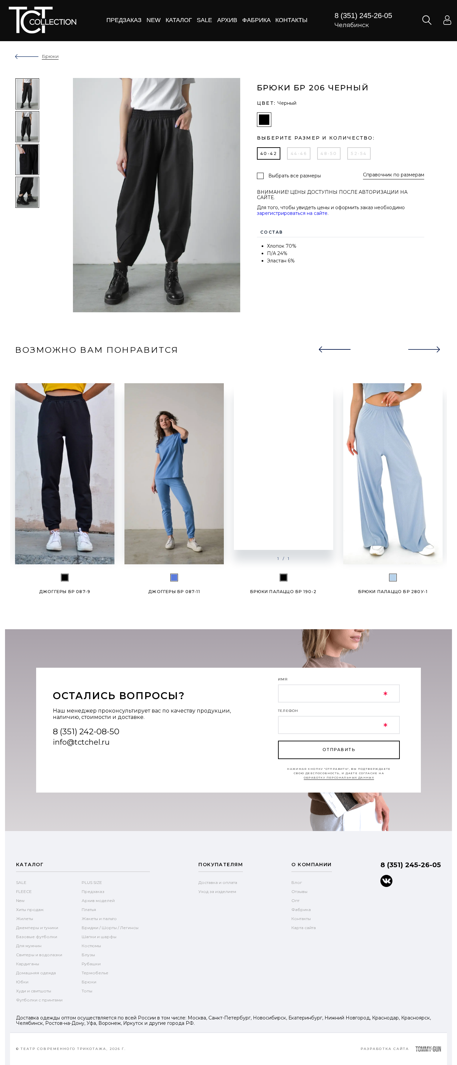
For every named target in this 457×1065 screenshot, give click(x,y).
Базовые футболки (36, 936)
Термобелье (95, 972)
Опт (295, 900)
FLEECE (24, 891)
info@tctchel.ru (81, 742)
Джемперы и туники (37, 927)
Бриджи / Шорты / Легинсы (110, 927)
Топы (87, 990)
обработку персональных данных (339, 777)
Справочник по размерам (393, 175)
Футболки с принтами (39, 999)
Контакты (291, 20)
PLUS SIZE (92, 882)
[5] (65, 577)
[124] (174, 577)
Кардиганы (27, 963)
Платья (89, 909)
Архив (227, 20)
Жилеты (24, 918)
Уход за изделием (217, 891)
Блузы (88, 954)
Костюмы (91, 945)
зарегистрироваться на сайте (292, 213)
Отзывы (299, 891)
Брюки (89, 981)
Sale (204, 20)
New (154, 20)
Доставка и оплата (217, 882)
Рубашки (91, 963)
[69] (393, 577)
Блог (296, 882)
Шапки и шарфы (99, 936)
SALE (21, 882)
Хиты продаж (29, 909)
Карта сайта (303, 927)
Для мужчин (28, 945)
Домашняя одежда (36, 972)
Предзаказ (124, 20)
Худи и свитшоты (33, 990)
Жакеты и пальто (99, 918)
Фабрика (256, 20)
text (42, 20)
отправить (339, 749)
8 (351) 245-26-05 (363, 15)
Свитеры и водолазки (39, 954)
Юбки (22, 981)
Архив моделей (98, 900)
